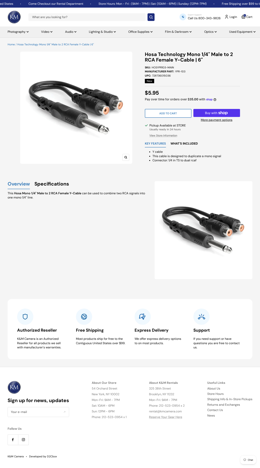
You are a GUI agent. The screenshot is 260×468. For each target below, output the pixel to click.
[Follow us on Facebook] (13, 439)
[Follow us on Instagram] (23, 439)
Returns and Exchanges (223, 405)
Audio (69, 32)
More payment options (216, 120)
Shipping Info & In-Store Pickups (229, 399)
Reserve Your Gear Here (165, 417)
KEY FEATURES (155, 144)
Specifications (51, 184)
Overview (19, 184)
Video (45, 32)
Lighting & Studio (101, 32)
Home (11, 44)
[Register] (64, 412)
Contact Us (215, 410)
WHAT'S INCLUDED (184, 144)
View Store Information (163, 135)
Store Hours (215, 394)
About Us (213, 388)
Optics (209, 32)
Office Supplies (138, 32)
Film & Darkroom (176, 32)
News (211, 416)
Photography (17, 32)
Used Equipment (240, 32)
